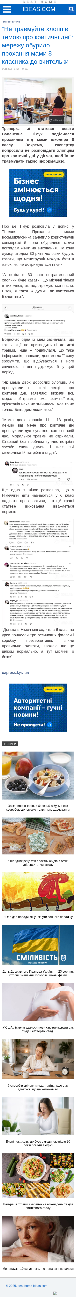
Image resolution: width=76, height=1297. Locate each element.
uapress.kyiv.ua (15, 672)
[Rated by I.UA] (61, 1293)
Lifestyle (16, 22)
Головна (6, 22)
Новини (10, 744)
